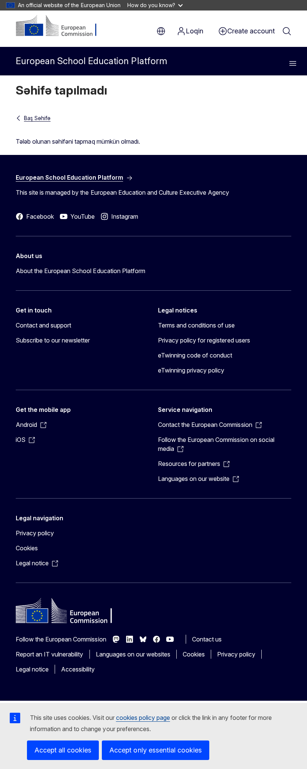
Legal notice (32, 669)
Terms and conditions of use (196, 325)
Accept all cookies (62, 750)
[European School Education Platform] (61, 26)
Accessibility (78, 669)
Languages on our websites (133, 654)
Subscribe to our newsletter (53, 340)
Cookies (27, 548)
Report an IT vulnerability (49, 654)
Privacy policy (35, 533)
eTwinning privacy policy (191, 370)
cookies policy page (143, 717)
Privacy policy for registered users (204, 340)
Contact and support (43, 325)
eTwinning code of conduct (195, 355)
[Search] (286, 31)
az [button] (161, 31)
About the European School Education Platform (80, 271)
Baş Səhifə (37, 118)
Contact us (207, 639)
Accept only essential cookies (155, 750)
